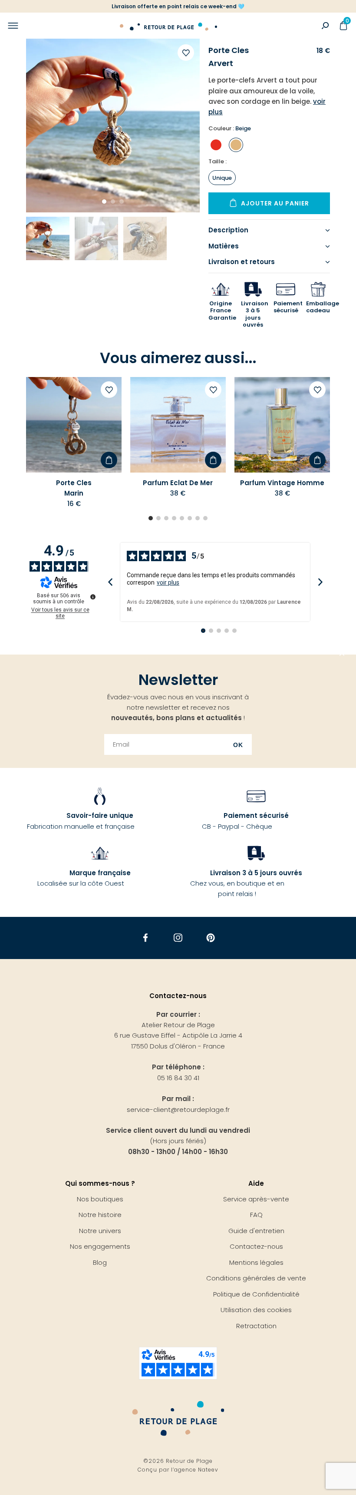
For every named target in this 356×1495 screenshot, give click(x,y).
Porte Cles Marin (74, 488)
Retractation (256, 1325)
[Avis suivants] (320, 582)
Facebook (145, 938)
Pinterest (210, 938)
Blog (100, 1262)
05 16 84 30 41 (178, 1077)
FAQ (256, 1214)
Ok (238, 744)
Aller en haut (342, 654)
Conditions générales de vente (256, 1278)
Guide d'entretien (256, 1230)
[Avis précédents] (110, 582)
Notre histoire (100, 1214)
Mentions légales (256, 1262)
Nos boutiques (100, 1199)
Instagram (178, 938)
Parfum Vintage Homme (282, 482)
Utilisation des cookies (256, 1309)
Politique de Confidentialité (256, 1294)
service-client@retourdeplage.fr (178, 1109)
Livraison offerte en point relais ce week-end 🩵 (178, 6)
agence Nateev (196, 1469)
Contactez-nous (256, 1246)
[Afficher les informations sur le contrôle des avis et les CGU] (92, 596)
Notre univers (100, 1230)
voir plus (168, 582)
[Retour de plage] (168, 26)
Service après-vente (256, 1199)
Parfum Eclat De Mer (178, 482)
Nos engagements (100, 1246)
